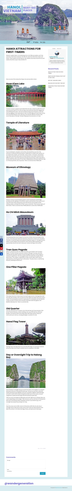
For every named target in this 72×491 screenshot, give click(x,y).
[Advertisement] (16, 69)
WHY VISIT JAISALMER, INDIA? (54, 80)
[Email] (1, 251)
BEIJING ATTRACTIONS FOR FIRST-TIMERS (44, 455)
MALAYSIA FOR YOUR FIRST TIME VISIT (56, 83)
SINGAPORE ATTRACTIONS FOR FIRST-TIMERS (42, 455)
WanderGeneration (59, 487)
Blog (38, 1)
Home (28, 1)
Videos (43, 1)
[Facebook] (1, 239)
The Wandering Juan (59, 58)
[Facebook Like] (1, 242)
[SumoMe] (1, 254)
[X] (1, 245)
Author (54, 48)
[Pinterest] (1, 248)
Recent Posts (59, 48)
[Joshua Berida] (57, 53)
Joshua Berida (53, 57)
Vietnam (44, 448)
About (33, 1)
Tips (41, 448)
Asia (38, 448)
